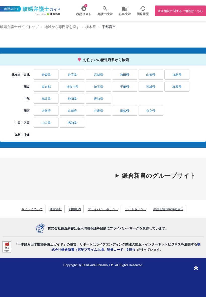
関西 (27, 110)
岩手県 (72, 74)
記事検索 (125, 14)
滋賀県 (124, 110)
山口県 (46, 122)
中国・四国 (22, 122)
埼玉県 (98, 86)
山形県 (150, 74)
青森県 (46, 74)
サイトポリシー (135, 209)
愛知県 (98, 98)
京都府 (72, 110)
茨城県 (150, 86)
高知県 (72, 122)
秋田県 (124, 74)
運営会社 (56, 209)
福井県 (46, 98)
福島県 (176, 74)
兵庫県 (98, 110)
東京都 (46, 86)
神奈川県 (72, 86)
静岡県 (72, 98)
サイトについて (32, 209)
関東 (27, 86)
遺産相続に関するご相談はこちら (180, 11)
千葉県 (124, 86)
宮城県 (98, 74)
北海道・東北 (21, 74)
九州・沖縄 (22, 134)
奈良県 (150, 110)
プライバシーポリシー (103, 209)
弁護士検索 (105, 14)
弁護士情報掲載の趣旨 (168, 209)
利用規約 (75, 209)
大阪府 (46, 110)
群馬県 (176, 86)
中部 (27, 98)
